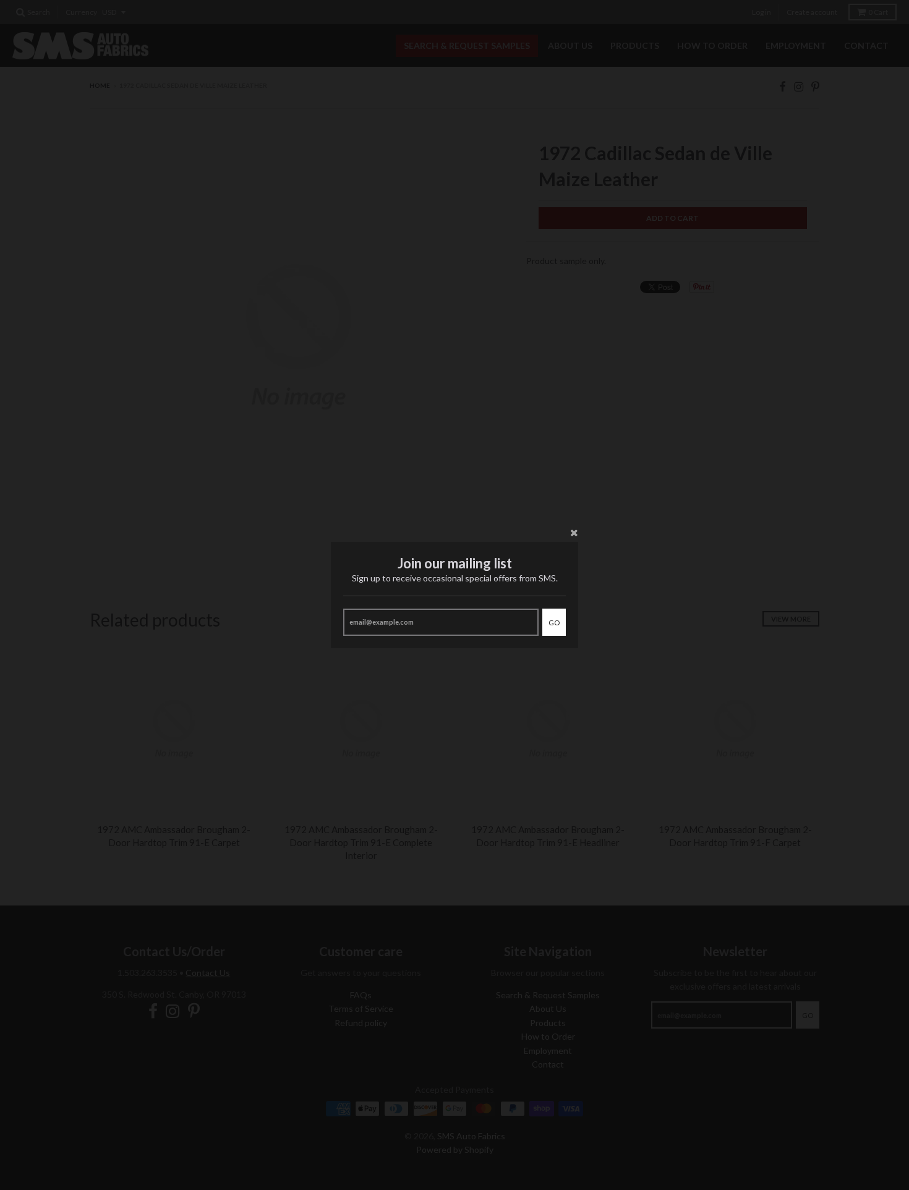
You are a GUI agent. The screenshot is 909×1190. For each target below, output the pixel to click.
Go (554, 623)
